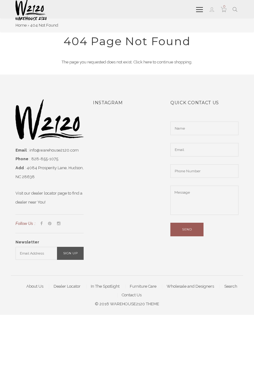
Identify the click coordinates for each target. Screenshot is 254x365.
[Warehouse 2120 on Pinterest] (49, 223)
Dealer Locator (67, 286)
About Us (34, 286)
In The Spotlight (105, 286)
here (147, 62)
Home (21, 25)
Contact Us (132, 295)
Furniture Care (143, 286)
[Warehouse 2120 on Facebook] (41, 223)
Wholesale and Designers (190, 286)
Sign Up (70, 253)
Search (230, 286)
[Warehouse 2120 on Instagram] (58, 223)
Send (187, 229)
